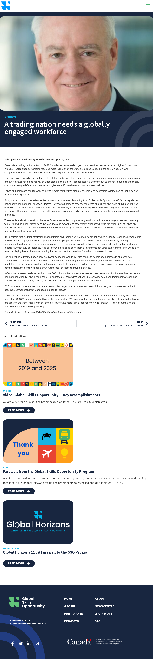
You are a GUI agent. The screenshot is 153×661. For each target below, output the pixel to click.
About (100, 599)
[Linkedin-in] (29, 644)
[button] (148, 6)
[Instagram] (37, 644)
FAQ (98, 621)
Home (68, 599)
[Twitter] (21, 644)
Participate (73, 613)
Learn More (103, 613)
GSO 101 (69, 606)
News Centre (104, 606)
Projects (71, 621)
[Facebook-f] (12, 644)
